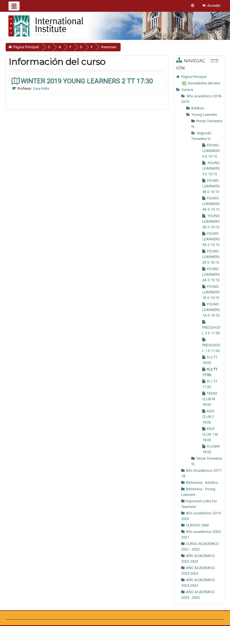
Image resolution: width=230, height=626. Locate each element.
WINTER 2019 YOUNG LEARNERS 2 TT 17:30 (87, 80)
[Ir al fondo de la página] (192, 5)
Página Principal (193, 77)
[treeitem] (199, 77)
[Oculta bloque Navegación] (212, 61)
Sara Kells (41, 88)
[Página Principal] (41, 24)
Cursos (187, 90)
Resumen (108, 47)
